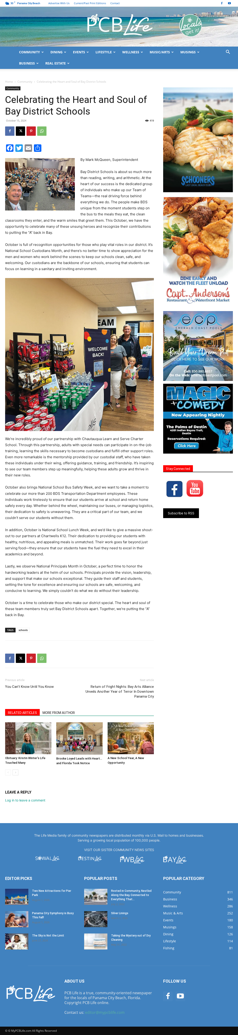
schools (23, 630)
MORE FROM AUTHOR (59, 713)
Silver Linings (119, 913)
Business (27, 63)
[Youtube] (229, 3)
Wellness (130, 52)
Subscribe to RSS (181, 513)
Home (9, 82)
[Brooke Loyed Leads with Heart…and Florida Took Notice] (79, 738)
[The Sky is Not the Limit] (16, 941)
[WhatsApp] (41, 131)
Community (29, 52)
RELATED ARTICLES (22, 713)
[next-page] (15, 772)
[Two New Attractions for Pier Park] (16, 897)
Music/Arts (160, 52)
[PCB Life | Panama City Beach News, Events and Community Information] (119, 27)
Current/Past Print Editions (90, 3)
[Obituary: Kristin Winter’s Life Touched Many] (28, 738)
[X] (20, 131)
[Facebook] (221, 3)
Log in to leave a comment (25, 800)
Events (79, 52)
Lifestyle (104, 52)
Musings (188, 52)
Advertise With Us (58, 3)
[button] (227, 52)
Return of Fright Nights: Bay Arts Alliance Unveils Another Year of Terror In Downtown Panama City (120, 692)
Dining (56, 52)
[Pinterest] (31, 131)
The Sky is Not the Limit (48, 935)
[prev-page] (8, 772)
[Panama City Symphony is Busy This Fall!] (16, 919)
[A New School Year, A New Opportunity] (131, 738)
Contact (115, 3)
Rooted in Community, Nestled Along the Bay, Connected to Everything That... (131, 895)
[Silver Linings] (95, 919)
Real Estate (55, 63)
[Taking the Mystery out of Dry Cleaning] (95, 941)
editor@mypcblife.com (105, 1012)
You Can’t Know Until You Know (29, 687)
